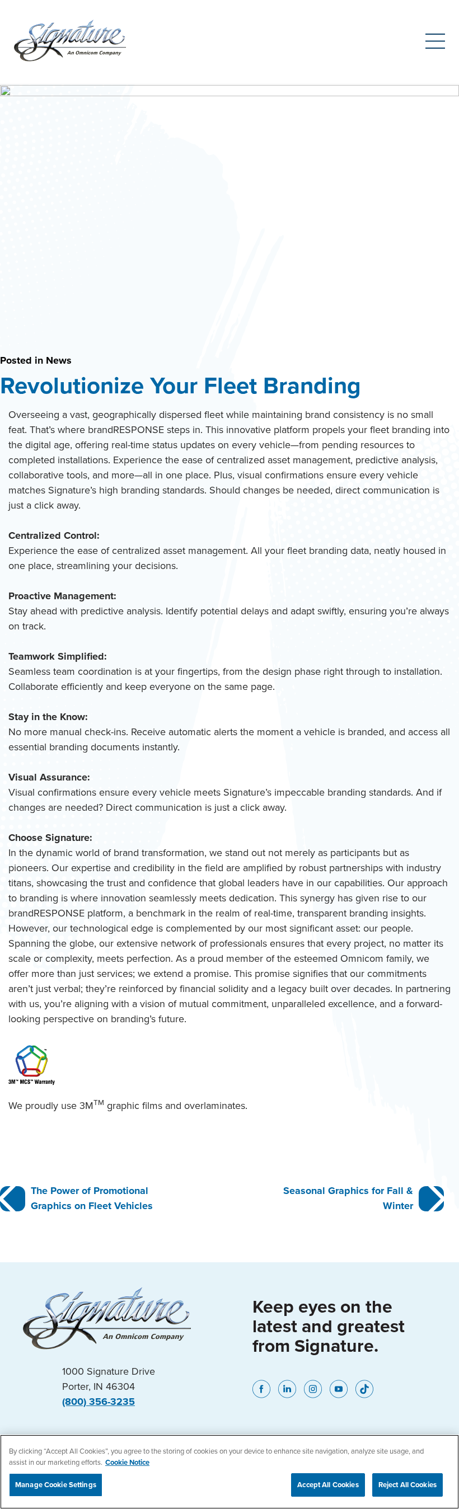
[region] (229, 1472)
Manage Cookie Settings (55, 1484)
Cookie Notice (127, 1462)
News (59, 360)
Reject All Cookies (407, 1484)
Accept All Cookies (327, 1484)
